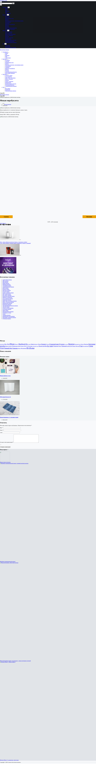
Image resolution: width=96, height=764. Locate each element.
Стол (2, 348)
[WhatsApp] (8, 224)
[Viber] (7, 224)
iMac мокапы (5, 281)
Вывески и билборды (7, 297)
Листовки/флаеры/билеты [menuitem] (11, 27)
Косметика (15, 346)
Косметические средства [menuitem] (10, 40)
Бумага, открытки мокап (8, 292)
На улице (50, 346)
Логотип (34, 346)
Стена (91, 346)
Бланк (39, 344)
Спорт (4, 313)
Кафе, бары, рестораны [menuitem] (10, 34)
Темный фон (8, 348)
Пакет (60, 346)
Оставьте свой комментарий (6, 442)
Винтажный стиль (77, 344)
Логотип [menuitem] (7, 17)
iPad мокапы (5, 282)
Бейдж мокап (5, 288)
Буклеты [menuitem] (7, 26)
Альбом (29, 344)
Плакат (73, 346)
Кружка (22, 346)
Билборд (36, 344)
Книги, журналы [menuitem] (9, 35)
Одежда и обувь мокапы (8, 308)
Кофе (19, 346)
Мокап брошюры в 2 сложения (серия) (9, 417)
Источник (89, 216)
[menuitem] (9, 7)
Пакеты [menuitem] (7, 19)
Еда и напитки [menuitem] (8, 33)
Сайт (1, 432)
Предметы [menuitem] (5, 30)
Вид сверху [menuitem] (7, 45)
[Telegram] (5, 224)
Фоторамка (23, 348)
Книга (6, 346)
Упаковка (15, 348)
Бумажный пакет (54, 344)
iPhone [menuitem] (6, 8)
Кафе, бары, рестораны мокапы (10, 301)
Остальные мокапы (7, 309)
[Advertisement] (39, 329)
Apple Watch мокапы (7, 279)
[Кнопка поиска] (13, 3)
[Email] (10, 224)
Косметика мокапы (7, 304)
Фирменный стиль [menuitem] (9, 18)
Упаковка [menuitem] (7, 23)
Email (1, 430)
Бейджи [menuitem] (7, 25)
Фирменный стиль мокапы (9, 316)
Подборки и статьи (7, 312)
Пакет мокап (5, 310)
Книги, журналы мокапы (8, 302)
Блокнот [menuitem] (7, 36)
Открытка (55, 346)
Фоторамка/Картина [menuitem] (9, 41)
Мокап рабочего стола (5, 375)
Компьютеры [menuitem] (8, 38)
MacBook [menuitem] (7, 11)
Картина (86, 344)
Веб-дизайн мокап (7, 293)
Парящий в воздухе (67, 346)
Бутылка (61, 344)
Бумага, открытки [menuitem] (9, 37)
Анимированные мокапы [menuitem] (11, 42)
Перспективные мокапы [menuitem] (10, 47)
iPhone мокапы (6, 283)
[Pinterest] (1, 224)
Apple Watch (2, 344)
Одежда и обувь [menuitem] (8, 31)
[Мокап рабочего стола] (10, 373)
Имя (1, 427)
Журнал (82, 344)
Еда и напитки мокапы (8, 298)
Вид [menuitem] (3, 43)
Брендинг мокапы (7, 290)
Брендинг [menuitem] (5, 14)
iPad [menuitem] (6, 9)
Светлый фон (85, 346)
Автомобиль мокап (7, 285)
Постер (77, 346)
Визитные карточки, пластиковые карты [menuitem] (14, 20)
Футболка (30, 348)
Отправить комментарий (5, 446)
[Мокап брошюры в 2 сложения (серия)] (10, 414)
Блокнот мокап (6, 289)
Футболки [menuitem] (7, 16)
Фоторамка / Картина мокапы (9, 317)
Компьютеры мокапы (7, 303)
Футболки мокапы (7, 318)
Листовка (30, 346)
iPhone (12, 344)
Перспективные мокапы (8, 311)
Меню (37, 346)
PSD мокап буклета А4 (5, 397)
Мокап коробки (43, 346)
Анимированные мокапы (8, 286)
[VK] (2, 224)
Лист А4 (26, 346)
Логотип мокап (6, 306)
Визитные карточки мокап (8, 296)
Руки (81, 346)
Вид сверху (66, 344)
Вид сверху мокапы (7, 295)
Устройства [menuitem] (5, 7)
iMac (5, 344)
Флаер (19, 348)
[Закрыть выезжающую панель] (1, 4)
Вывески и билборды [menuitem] (10, 24)
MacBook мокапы (6, 284)
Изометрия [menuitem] (7, 46)
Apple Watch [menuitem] (8, 13)
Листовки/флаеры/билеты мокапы (10, 305)
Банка (32, 344)
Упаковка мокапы (7, 315)
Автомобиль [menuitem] (8, 22)
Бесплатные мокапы (4, 49)
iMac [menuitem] (6, 12)
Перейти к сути (3, 0)
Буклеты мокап (6, 291)
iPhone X (16, 344)
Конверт (10, 346)
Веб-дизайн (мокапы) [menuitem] (10, 29)
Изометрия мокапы (7, 299)
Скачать (6, 216)
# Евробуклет (3, 223)
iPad (8, 344)
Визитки (71, 344)
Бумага (47, 344)
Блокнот (43, 344)
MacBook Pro (23, 344)
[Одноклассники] (4, 224)
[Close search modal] (1, 2)
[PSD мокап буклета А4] (10, 394)
